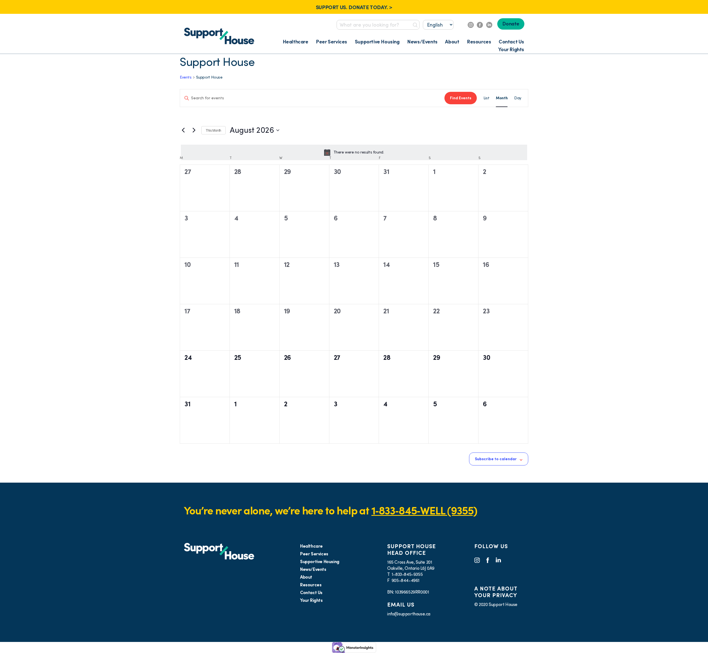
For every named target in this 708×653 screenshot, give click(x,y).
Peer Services (331, 41)
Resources (479, 41)
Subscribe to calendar (496, 458)
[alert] (354, 152)
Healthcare (295, 41)
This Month (213, 130)
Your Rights (511, 49)
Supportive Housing (377, 41)
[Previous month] (183, 130)
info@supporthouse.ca (408, 613)
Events (186, 77)
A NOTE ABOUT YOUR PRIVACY (495, 592)
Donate (510, 23)
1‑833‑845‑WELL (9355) (424, 510)
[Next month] (194, 130)
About (452, 41)
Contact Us (511, 41)
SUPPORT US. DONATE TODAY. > (354, 7)
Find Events (460, 97)
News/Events (422, 41)
